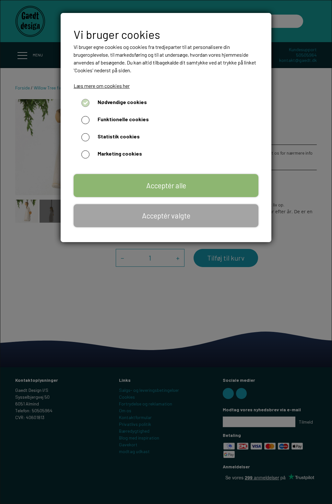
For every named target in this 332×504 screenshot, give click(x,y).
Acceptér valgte (166, 215)
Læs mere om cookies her (102, 86)
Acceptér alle (166, 185)
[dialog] (166, 252)
